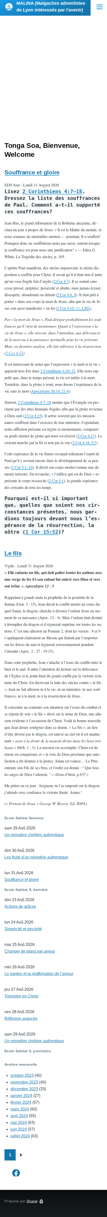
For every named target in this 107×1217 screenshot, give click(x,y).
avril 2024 (19, 1116)
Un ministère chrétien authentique (34, 835)
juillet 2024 (20, 1136)
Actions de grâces (20, 906)
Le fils (12, 553)
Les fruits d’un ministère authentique (36, 857)
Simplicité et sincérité (23, 929)
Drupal (32, 1201)
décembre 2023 (24, 1089)
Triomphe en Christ (21, 996)
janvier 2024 (21, 1096)
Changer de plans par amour (29, 951)
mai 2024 (18, 1122)
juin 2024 (18, 1129)
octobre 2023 (22, 1075)
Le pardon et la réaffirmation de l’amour (38, 974)
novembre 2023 (24, 1082)
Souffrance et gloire (31, 172)
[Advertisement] (53, 71)
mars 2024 (19, 1109)
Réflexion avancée (21, 1018)
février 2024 (20, 1102)
